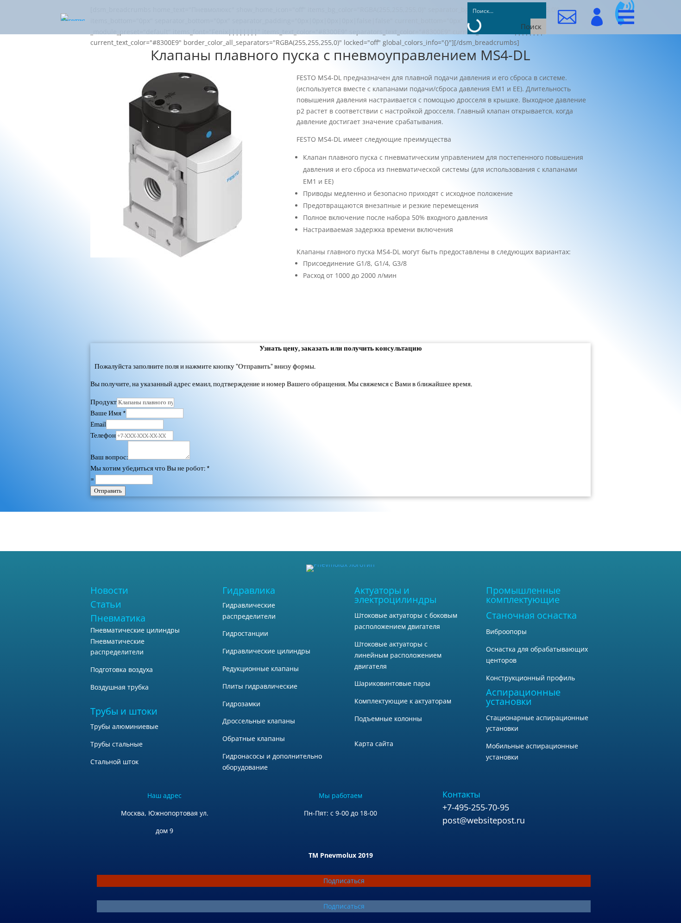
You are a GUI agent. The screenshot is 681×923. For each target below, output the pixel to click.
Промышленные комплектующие (523, 595)
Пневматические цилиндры (135, 630)
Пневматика (117, 618)
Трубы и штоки (124, 711)
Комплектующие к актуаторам (402, 701)
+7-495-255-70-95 (475, 807)
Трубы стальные (116, 744)
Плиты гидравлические (259, 686)
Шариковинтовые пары (392, 683)
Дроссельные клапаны (258, 720)
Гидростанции (245, 633)
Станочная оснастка (531, 615)
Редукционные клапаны (260, 668)
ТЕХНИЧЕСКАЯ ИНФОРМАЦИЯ (443, 305)
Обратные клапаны (253, 738)
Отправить (108, 490)
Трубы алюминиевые (124, 726)
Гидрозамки (241, 703)
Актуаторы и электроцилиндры (395, 595)
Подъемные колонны (388, 718)
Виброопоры (506, 631)
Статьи (105, 604)
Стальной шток (114, 761)
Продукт (103, 402)
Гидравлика (248, 590)
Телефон (103, 436)
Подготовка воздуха (121, 669)
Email (98, 424)
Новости (109, 590)
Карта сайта (373, 743)
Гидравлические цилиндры (266, 651)
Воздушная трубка (119, 687)
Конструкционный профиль (530, 677)
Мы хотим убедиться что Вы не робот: (150, 468)
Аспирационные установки (523, 697)
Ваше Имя (108, 413)
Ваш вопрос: (109, 457)
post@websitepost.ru (483, 820)
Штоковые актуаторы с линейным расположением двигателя (397, 655)
